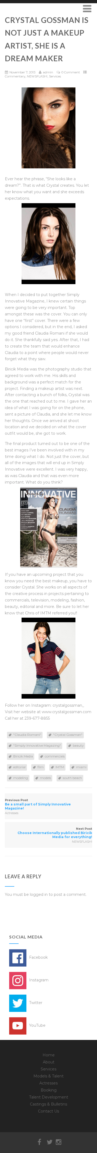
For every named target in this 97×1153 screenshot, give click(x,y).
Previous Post (38, 804)
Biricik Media (23, 756)
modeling (20, 778)
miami (81, 767)
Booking (49, 1090)
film (40, 767)
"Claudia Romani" (27, 735)
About (48, 1062)
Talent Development (48, 1097)
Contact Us (48, 1111)
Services (55, 76)
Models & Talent (48, 1076)
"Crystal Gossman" (67, 735)
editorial (19, 767)
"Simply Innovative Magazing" (37, 745)
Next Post (55, 833)
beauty (78, 745)
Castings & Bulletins (48, 1104)
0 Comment (70, 72)
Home (49, 1055)
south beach (72, 778)
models (45, 778)
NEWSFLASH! (37, 76)
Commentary (15, 76)
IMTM (60, 767)
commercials (55, 756)
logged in (39, 894)
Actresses (11, 813)
